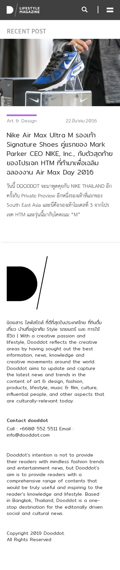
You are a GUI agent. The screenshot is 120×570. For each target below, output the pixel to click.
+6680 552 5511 (38, 428)
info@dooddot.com (28, 435)
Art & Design (22, 120)
